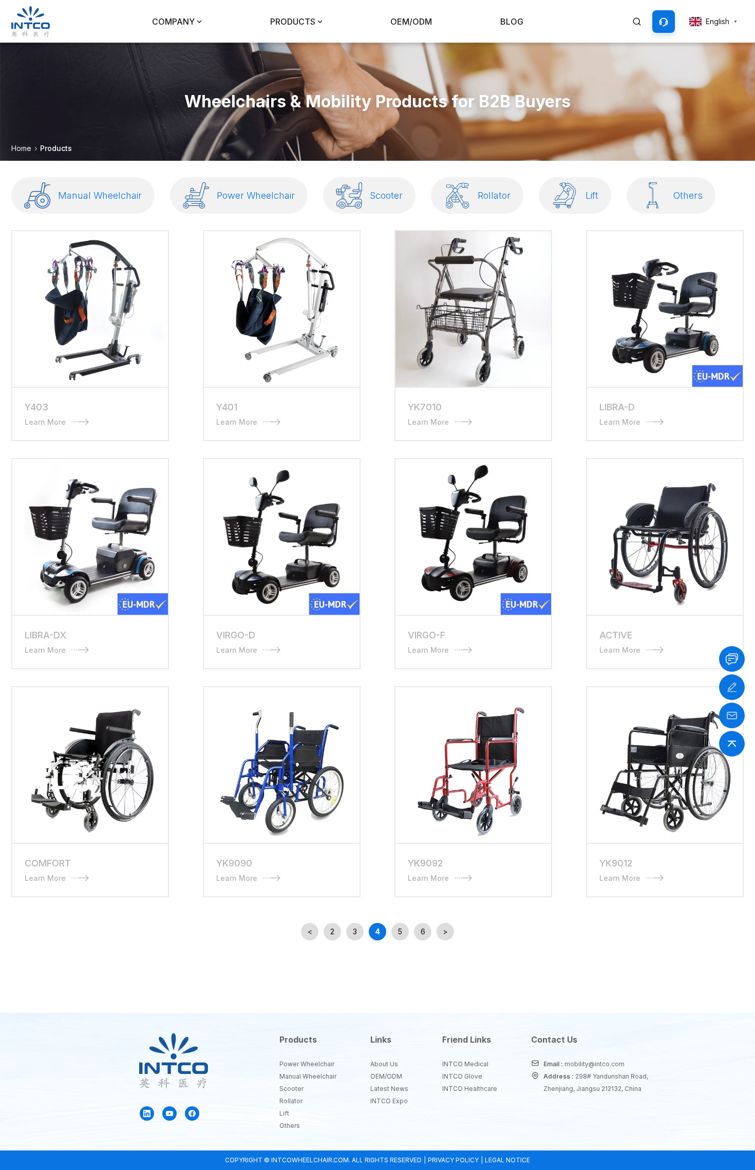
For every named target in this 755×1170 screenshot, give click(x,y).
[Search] (637, 21)
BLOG (511, 21)
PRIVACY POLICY (453, 1160)
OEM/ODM (411, 21)
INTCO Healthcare (468, 1088)
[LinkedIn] (147, 1113)
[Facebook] (192, 1113)
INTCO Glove (462, 1076)
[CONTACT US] (663, 21)
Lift (284, 1113)
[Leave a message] (732, 687)
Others (289, 1125)
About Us (384, 1064)
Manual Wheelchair (306, 1076)
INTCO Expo (388, 1101)
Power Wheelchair (306, 1064)
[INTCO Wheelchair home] (30, 21)
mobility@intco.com (594, 1064)
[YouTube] (169, 1113)
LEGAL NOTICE (507, 1160)
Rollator (291, 1101)
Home (21, 148)
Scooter (291, 1088)
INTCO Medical (465, 1064)
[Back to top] (732, 744)
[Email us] (732, 715)
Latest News (388, 1088)
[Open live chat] (732, 659)
